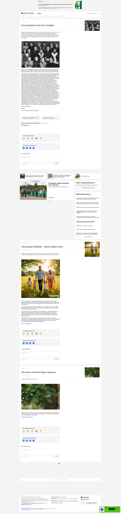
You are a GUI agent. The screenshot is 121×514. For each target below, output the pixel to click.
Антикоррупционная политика (26, 507)
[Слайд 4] (48, 201)
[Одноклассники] (27, 148)
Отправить (56, 163)
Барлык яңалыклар (88, 236)
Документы (56, 479)
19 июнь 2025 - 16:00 (24, 375)
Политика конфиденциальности (26, 509)
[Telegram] (30, 148)
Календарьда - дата (26, 242)
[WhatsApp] (34, 148)
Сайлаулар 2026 (61, 16)
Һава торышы (25, 368)
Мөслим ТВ (35, 16)
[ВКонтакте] (24, 148)
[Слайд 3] (46, 201)
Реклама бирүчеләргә (52, 16)
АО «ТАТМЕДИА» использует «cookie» (27, 508)
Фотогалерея (29, 16)
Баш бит (23, 16)
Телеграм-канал (43, 123)
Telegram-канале (26, 118)
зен (29, 125)
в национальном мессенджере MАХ (49, 118)
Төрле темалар (63, 479)
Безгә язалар (25, 21)
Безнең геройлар (42, 16)
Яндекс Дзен (111, 509)
